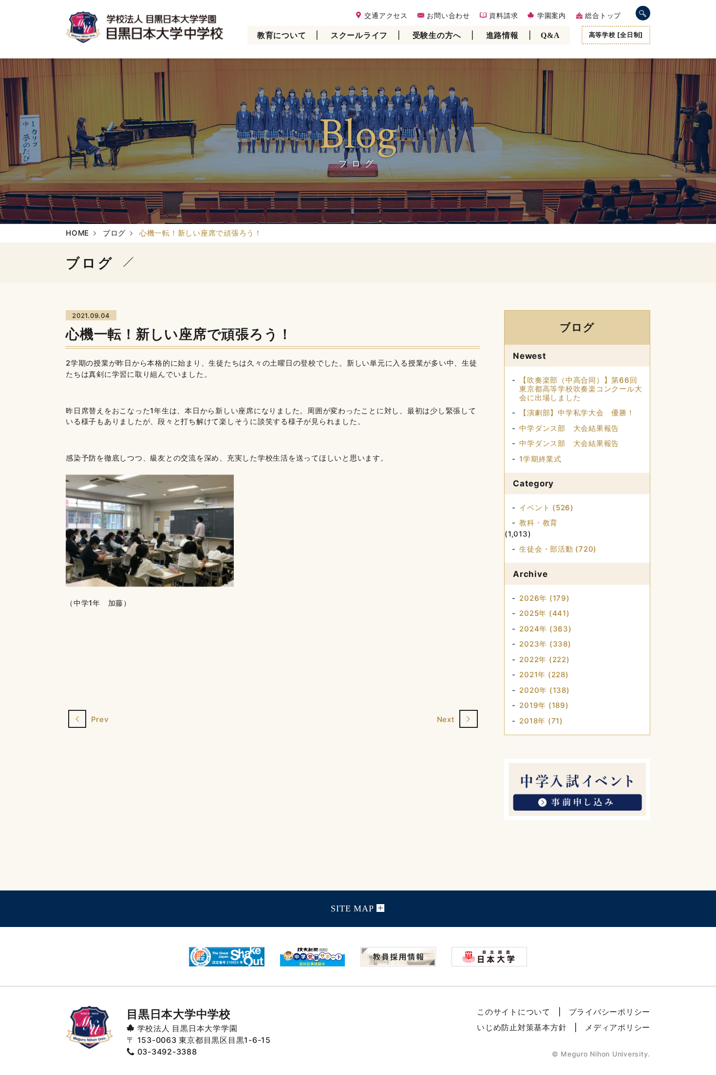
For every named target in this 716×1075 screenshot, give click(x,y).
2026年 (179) (544, 598)
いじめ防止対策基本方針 (521, 1027)
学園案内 (550, 15)
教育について (281, 35)
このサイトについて (513, 1012)
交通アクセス (385, 15)
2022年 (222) (544, 659)
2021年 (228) (543, 674)
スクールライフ (359, 35)
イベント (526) (546, 507)
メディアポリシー (617, 1027)
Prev (99, 719)
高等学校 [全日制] (616, 34)
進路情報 (502, 35)
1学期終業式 (540, 458)
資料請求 (502, 15)
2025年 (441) (544, 613)
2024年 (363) (545, 628)
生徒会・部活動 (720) (558, 549)
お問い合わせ (447, 15)
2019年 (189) (543, 705)
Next (447, 719)
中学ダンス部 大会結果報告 (569, 428)
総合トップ (602, 15)
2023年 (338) (545, 644)
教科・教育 (538, 522)
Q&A (550, 35)
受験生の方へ (437, 35)
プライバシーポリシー (610, 1012)
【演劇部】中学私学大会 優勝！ (576, 412)
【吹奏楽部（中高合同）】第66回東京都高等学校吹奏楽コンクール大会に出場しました (580, 388)
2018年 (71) (541, 720)
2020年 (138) (544, 690)
